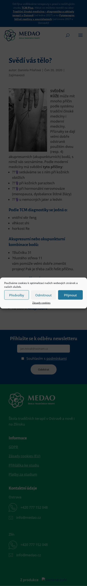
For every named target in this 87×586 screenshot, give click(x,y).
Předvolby (16, 295)
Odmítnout (43, 295)
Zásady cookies (41, 303)
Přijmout (70, 295)
